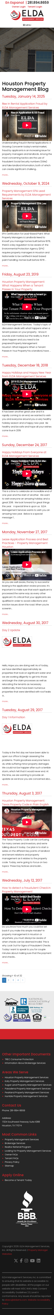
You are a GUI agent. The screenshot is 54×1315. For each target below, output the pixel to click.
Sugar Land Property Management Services (28, 1084)
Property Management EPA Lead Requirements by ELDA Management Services (26, 194)
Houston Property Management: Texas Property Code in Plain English (25, 802)
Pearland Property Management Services (27, 1092)
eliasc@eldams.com (16, 1299)
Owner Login (19, 6)
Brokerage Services (15, 1143)
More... (5, 174)
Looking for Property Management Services (28, 1150)
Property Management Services (22, 1139)
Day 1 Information (13, 717)
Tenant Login (35, 6)
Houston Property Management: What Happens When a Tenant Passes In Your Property (23, 285)
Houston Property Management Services (26, 1077)
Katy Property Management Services (24, 1081)
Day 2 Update (11, 630)
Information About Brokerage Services (25, 1063)
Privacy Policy (12, 1162)
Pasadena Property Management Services (28, 1088)
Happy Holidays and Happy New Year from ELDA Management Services (26, 374)
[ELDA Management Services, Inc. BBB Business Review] (27, 1009)
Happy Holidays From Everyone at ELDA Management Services (24, 454)
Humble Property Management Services (26, 1096)
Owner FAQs (11, 1154)
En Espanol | (16, 2)
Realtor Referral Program (18, 1147)
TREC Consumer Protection (19, 1059)
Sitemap (9, 1165)
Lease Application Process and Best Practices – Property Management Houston (25, 543)
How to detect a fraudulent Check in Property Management (26, 889)
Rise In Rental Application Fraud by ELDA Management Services (24, 105)
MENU (28, 25)
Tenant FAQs (11, 1158)
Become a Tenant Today (18, 1180)
